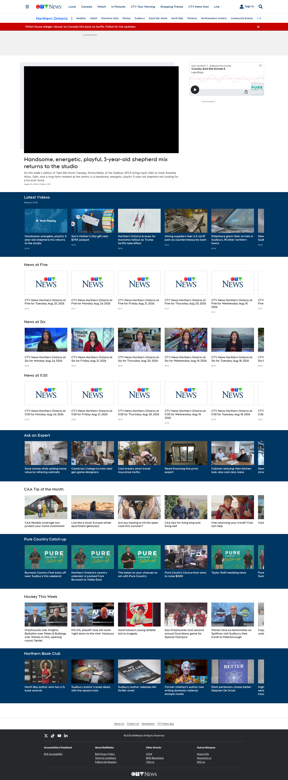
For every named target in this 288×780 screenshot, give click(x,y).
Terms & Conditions (105, 758)
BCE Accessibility (53, 754)
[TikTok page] (53, 736)
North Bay (177, 18)
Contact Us (133, 723)
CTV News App (165, 723)
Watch (102, 6)
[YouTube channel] (59, 736)
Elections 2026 (109, 18)
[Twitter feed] (46, 736)
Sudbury (140, 18)
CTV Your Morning (143, 6)
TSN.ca (150, 762)
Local (72, 6)
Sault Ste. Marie (158, 18)
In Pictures (118, 6)
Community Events (242, 18)
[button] (257, 229)
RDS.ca (201, 762)
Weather (81, 18)
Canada (86, 6)
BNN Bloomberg (155, 758)
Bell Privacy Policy (105, 754)
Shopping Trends (171, 6)
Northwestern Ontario (214, 18)
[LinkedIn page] (66, 736)
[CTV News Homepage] (48, 7)
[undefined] (46, 229)
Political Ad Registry (106, 762)
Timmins (192, 18)
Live (217, 6)
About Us (119, 723)
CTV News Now (198, 6)
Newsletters (148, 723)
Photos (126, 18)
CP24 (149, 754)
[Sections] (27, 6)
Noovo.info (203, 754)
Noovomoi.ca (204, 758)
